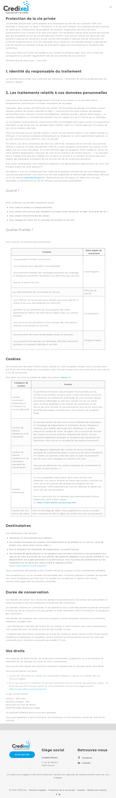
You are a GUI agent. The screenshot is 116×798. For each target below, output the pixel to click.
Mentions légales (37, 790)
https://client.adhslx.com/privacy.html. (57, 502)
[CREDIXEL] (16, 5)
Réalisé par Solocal (97, 790)
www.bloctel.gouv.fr (34, 177)
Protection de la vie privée (61, 790)
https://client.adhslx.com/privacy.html (27, 689)
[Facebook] (56, 794)
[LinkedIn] (59, 794)
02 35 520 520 (22, 754)
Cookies (81, 790)
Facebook (87, 758)
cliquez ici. (65, 377)
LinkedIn (86, 763)
